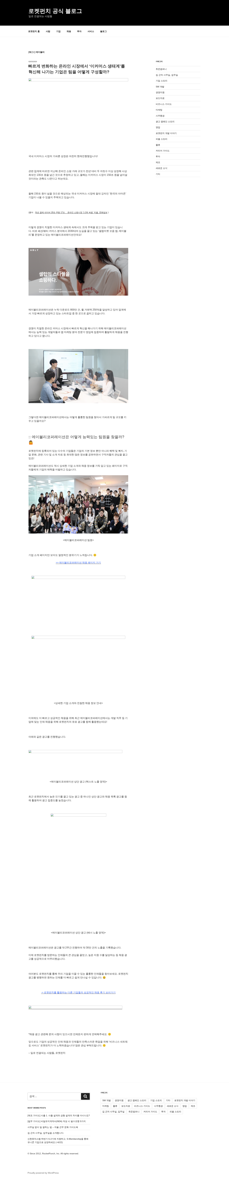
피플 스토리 (161, 139)
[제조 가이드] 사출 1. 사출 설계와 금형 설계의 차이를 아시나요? (59, 1115)
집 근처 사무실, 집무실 (167, 75)
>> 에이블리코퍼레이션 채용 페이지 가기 (78, 562)
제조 (158, 162)
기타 (158, 174)
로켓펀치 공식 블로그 (55, 11)
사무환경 (160, 116)
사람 (48, 31)
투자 (79, 31)
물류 (158, 145)
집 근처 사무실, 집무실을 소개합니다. (46, 1133)
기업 (58, 31)
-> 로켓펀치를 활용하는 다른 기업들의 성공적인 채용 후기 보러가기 (78, 992)
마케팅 (159, 110)
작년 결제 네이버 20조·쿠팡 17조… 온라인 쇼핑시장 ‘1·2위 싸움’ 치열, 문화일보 (71, 212)
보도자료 (160, 98)
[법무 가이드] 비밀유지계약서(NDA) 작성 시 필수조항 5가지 (57, 1121)
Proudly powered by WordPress (43, 1173)
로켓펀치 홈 (34, 31)
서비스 (91, 31)
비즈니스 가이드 (164, 104)
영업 (158, 127)
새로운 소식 (161, 168)
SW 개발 (160, 86)
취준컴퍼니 (161, 69)
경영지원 (160, 92)
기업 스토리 (161, 80)
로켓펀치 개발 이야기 (166, 133)
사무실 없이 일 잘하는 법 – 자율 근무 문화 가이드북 (53, 1127)
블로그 (103, 31)
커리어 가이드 (162, 150)
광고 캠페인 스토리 (165, 121)
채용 (69, 31)
